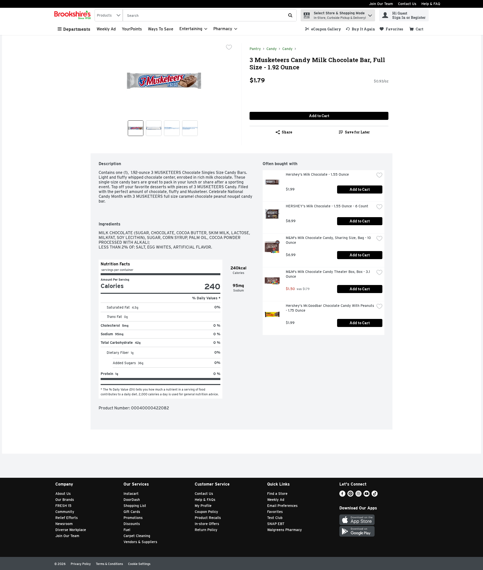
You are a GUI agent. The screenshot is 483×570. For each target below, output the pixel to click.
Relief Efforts (66, 518)
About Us (63, 494)
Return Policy (206, 530)
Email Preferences (282, 506)
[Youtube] (367, 495)
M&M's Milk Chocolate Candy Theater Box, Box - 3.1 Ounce (328, 274)
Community (64, 512)
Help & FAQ (430, 4)
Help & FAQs (205, 500)
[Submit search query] (290, 15)
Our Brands (64, 500)
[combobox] (109, 15)
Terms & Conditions (109, 564)
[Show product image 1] (135, 128)
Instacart (131, 494)
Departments (76, 29)
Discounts (132, 524)
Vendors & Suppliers (140, 542)
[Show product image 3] (172, 128)
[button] (370, 14)
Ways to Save (160, 29)
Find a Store (277, 494)
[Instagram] (358, 495)
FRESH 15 (63, 506)
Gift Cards (132, 512)
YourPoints (132, 29)
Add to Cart (319, 115)
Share (287, 132)
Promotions (133, 518)
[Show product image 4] (190, 128)
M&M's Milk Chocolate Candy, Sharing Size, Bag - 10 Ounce (329, 240)
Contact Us (407, 4)
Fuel (127, 530)
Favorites (275, 512)
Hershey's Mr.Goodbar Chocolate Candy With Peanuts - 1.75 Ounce (330, 308)
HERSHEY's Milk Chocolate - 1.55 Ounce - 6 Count (327, 206)
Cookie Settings (139, 564)
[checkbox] (229, 47)
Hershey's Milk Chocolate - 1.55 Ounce (317, 174)
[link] (323, 29)
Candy (271, 49)
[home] (73, 15)
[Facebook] (342, 495)
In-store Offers (207, 524)
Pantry (255, 49)
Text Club (275, 518)
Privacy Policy (81, 564)
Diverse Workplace (70, 530)
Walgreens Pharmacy (284, 530)
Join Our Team (381, 4)
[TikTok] (375, 495)
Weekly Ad (106, 29)
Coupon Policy (206, 512)
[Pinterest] (350, 495)
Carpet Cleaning (137, 536)
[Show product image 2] (154, 128)
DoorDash (132, 500)
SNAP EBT (276, 524)
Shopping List (135, 506)
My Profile (203, 506)
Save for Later (357, 132)
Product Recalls (208, 518)
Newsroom (64, 524)
